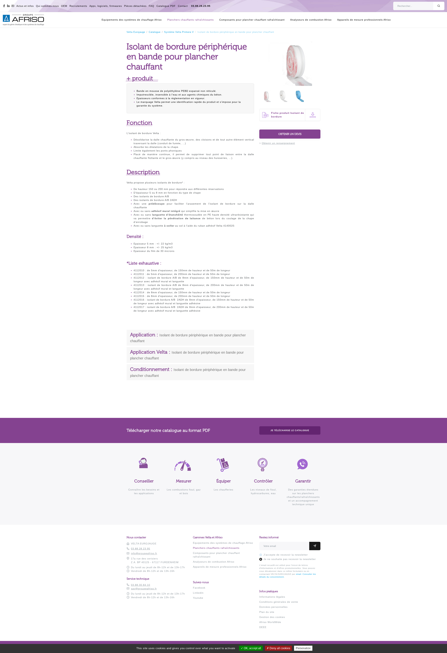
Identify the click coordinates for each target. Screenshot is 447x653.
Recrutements (78, 6)
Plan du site (266, 612)
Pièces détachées (135, 6)
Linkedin (198, 592)
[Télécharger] (312, 115)
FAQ (151, 6)
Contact (183, 6)
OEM (64, 6)
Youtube (198, 597)
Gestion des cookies (272, 617)
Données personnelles (273, 607)
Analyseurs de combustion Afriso (311, 19)
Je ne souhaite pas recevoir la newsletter (289, 559)
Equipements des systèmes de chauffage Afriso (132, 19)
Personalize (303, 648)
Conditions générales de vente (278, 601)
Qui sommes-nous (47, 6)
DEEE (262, 627)
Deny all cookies (279, 648)
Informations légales (272, 596)
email (298, 574)
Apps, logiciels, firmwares (105, 6)
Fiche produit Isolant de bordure (287, 115)
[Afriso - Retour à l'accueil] (25, 15)
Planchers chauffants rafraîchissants (190, 19)
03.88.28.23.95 (200, 6)
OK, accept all (252, 648)
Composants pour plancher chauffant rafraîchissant (252, 19)
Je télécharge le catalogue (289, 430)
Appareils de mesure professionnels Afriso (364, 19)
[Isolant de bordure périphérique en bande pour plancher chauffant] (290, 84)
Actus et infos (25, 6)
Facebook (199, 587)
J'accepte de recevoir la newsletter (285, 554)
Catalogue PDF (166, 6)
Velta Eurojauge (136, 32)
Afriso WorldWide (270, 622)
